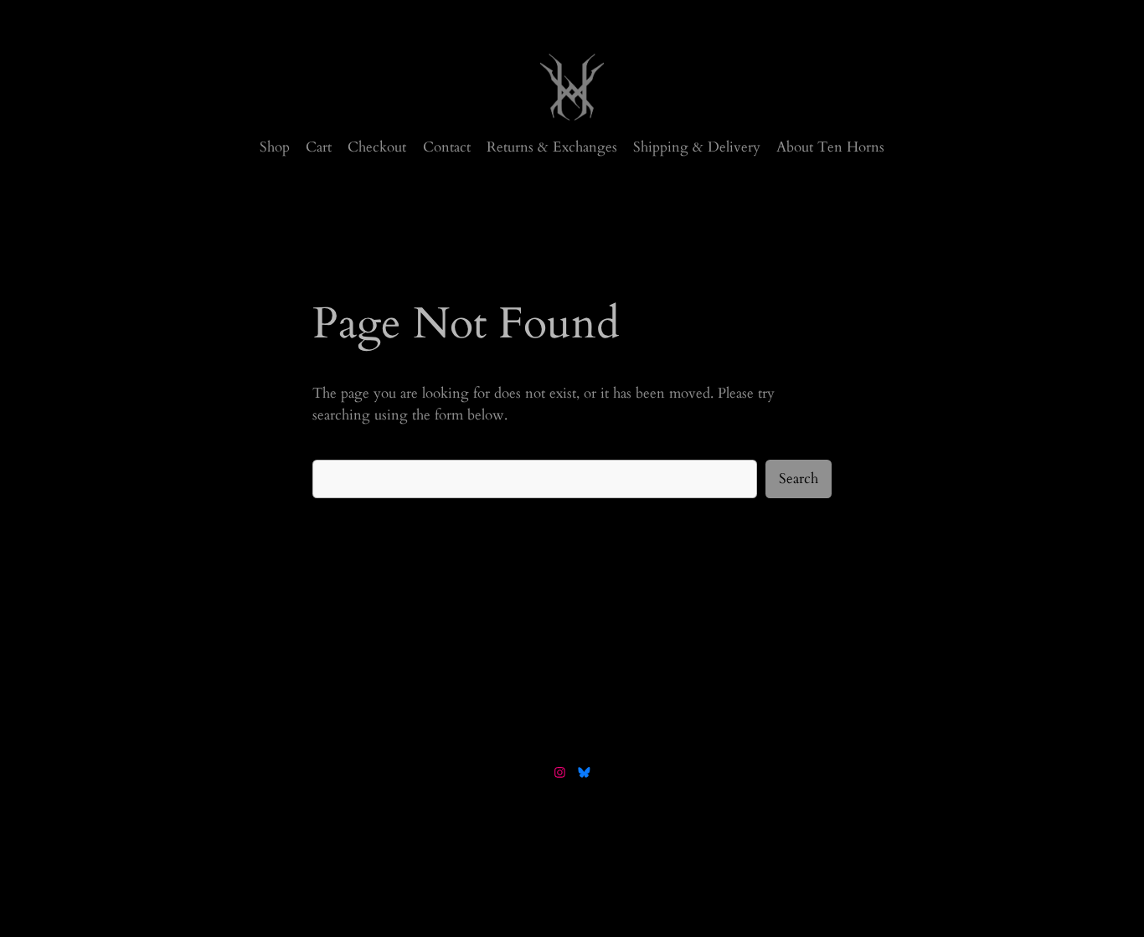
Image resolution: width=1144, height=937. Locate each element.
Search (798, 478)
